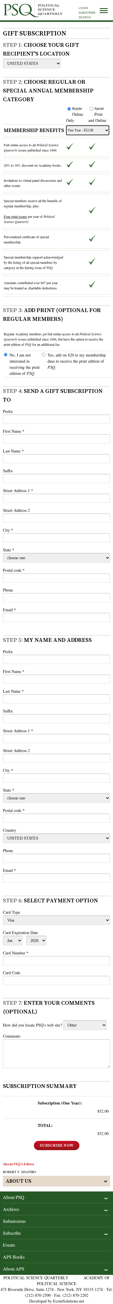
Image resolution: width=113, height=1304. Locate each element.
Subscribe (87, 12)
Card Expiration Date (20, 932)
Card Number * (15, 953)
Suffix (8, 470)
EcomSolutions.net (68, 1301)
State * (8, 550)
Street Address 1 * (18, 490)
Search (85, 17)
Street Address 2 (16, 510)
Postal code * (14, 570)
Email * (9, 609)
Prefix (8, 411)
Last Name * (13, 451)
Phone (8, 590)
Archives (11, 1209)
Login (83, 8)
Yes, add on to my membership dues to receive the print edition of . (77, 361)
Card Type (11, 912)
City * (8, 530)
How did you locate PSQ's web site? (32, 1025)
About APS (13, 1269)
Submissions (14, 1221)
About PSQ (13, 1197)
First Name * (13, 431)
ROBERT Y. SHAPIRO (19, 1171)
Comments (11, 1036)
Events (9, 1245)
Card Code (11, 972)
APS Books (14, 1257)
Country (9, 830)
